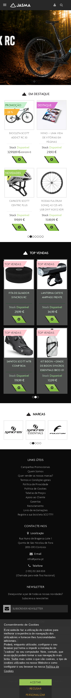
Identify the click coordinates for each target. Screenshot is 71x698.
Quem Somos (35, 471)
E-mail (38, 553)
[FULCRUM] (57, 430)
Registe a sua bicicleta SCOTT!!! (35, 514)
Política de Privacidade (35, 484)
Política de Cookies (35, 488)
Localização (37, 533)
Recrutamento (35, 506)
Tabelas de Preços (35, 493)
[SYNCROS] (13, 430)
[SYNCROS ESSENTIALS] (35, 430)
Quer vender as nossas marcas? (35, 475)
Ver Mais (19, 159)
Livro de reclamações (35, 510)
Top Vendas (39, 253)
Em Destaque (39, 94)
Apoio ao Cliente (35, 497)
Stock (12, 147)
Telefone (38, 565)
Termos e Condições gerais (35, 480)
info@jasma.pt (35, 559)
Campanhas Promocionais (35, 467)
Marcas (39, 414)
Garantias (35, 501)
